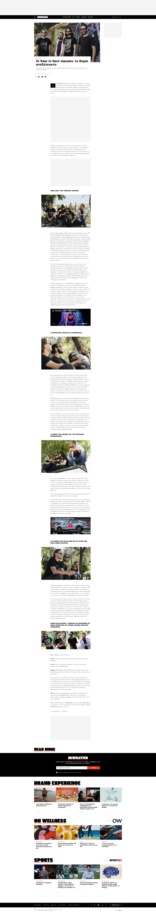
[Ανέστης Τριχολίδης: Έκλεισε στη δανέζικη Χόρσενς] (89, 871)
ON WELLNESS (50, 821)
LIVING (82, 841)
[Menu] (34, 17)
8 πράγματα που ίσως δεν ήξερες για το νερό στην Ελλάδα (110, 805)
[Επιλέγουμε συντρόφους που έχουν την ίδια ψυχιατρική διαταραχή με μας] (45, 832)
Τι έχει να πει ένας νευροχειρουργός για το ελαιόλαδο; (109, 845)
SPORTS (43, 860)
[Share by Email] (45, 77)
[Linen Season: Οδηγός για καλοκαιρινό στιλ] (45, 794)
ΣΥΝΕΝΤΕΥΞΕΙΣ (55, 711)
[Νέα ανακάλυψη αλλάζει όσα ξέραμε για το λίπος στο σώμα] (67, 832)
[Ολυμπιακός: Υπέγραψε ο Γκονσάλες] (45, 871)
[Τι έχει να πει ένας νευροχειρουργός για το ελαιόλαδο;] (111, 832)
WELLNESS (60, 841)
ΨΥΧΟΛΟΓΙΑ (39, 841)
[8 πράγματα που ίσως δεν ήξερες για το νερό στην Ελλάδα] (111, 794)
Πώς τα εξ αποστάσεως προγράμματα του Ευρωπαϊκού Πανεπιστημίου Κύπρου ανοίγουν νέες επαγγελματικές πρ (89, 807)
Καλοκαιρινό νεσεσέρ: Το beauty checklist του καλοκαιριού (65, 805)
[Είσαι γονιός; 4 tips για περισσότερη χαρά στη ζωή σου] (89, 832)
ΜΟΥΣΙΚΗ (38, 58)
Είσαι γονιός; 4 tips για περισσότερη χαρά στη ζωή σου (88, 845)
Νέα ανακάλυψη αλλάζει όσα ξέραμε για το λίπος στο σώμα (67, 845)
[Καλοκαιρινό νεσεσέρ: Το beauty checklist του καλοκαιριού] (67, 794)
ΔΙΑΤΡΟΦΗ (104, 841)
